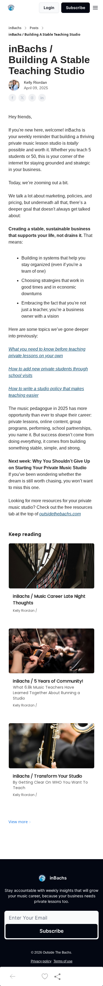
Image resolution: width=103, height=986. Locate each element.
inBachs (15, 28)
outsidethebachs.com (60, 514)
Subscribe (75, 7)
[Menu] (95, 7)
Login (49, 7)
